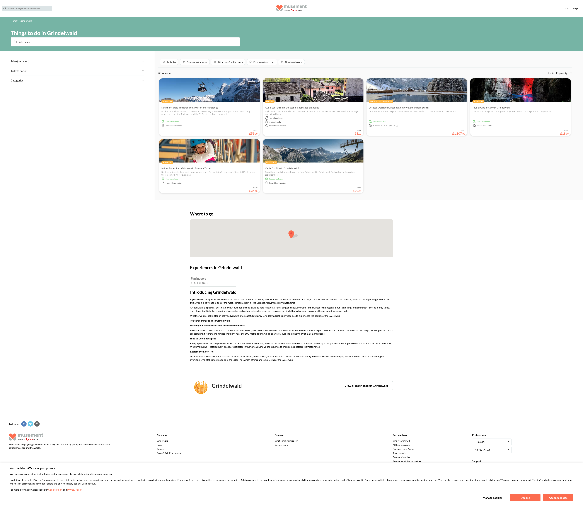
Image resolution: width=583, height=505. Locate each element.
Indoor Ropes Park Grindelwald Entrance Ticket (186, 168)
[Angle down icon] (86, 61)
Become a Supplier (401, 457)
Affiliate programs (401, 445)
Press (159, 445)
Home (14, 20)
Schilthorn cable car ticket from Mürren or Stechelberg (189, 107)
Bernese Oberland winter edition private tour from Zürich (399, 107)
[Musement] (291, 8)
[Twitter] (30, 423)
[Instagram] (37, 423)
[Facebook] (23, 423)
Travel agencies (400, 453)
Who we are (162, 440)
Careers (160, 449)
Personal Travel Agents (403, 449)
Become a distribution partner (407, 461)
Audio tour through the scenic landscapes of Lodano (292, 107)
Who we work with (402, 440)
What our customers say (286, 440)
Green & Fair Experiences (169, 453)
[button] (169, 62)
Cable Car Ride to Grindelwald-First (283, 168)
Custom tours (281, 445)
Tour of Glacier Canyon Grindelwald (491, 107)
